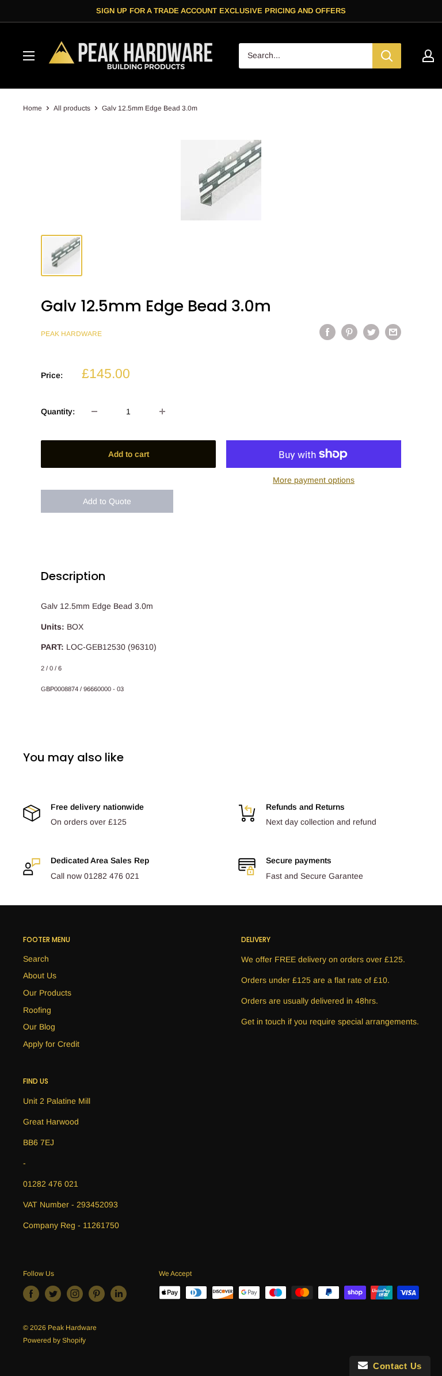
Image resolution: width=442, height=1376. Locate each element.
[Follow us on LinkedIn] (118, 1294)
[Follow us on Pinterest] (97, 1294)
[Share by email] (393, 332)
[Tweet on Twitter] (371, 332)
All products (72, 108)
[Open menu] (29, 55)
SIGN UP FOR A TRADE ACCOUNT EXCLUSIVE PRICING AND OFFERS (221, 10)
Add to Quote (107, 501)
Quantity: (58, 411)
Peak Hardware (71, 334)
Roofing (37, 1010)
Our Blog (39, 1026)
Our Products (47, 992)
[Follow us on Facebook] (31, 1294)
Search (36, 958)
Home (32, 108)
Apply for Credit (51, 1044)
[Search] (386, 55)
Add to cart (128, 454)
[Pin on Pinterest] (349, 332)
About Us (39, 975)
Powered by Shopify (54, 1340)
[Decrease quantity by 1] (94, 411)
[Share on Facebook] (327, 332)
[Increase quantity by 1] (162, 411)
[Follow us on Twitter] (53, 1294)
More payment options (314, 480)
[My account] (428, 55)
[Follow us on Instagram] (75, 1294)
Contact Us (395, 1366)
